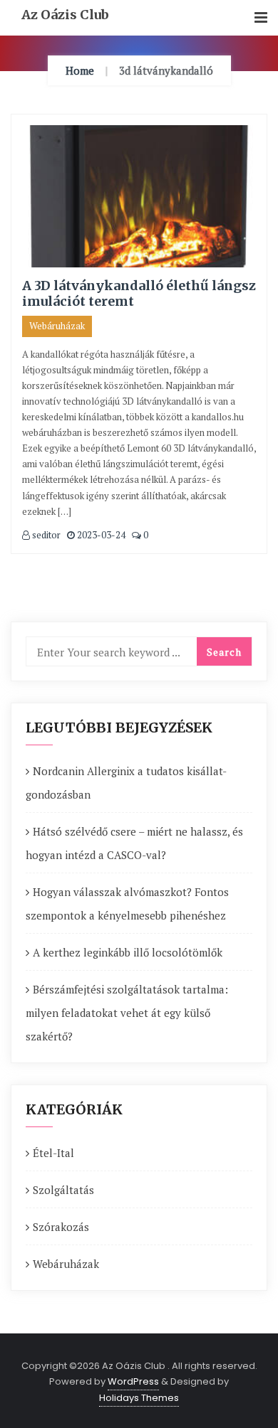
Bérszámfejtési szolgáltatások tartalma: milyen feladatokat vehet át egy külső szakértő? (127, 1012)
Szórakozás (61, 1227)
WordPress (133, 1381)
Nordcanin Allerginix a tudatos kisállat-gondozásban (126, 782)
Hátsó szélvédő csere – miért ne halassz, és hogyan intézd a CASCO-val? (134, 843)
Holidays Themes (139, 1398)
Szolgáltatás (63, 1190)
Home (80, 70)
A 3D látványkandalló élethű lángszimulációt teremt (139, 293)
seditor (45, 534)
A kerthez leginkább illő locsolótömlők (127, 952)
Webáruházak (57, 325)
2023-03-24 (100, 534)
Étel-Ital (53, 1153)
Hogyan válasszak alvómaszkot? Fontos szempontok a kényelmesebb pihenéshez (127, 903)
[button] (260, 18)
